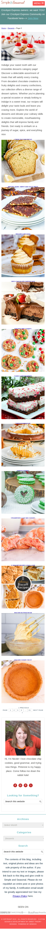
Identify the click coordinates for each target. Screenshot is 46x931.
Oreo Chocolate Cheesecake (23, 281)
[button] (39, 3)
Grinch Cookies (23, 471)
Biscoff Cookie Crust (23, 660)
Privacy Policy (20, 896)
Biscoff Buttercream (23, 613)
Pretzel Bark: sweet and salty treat (23, 187)
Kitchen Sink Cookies (23, 329)
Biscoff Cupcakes (23, 234)
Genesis (33, 924)
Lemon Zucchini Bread (23, 139)
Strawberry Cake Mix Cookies (23, 518)
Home (3, 28)
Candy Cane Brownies (23, 376)
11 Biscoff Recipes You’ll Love (23, 565)
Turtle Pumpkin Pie (23, 423)
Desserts (11, 28)
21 (30, 710)
